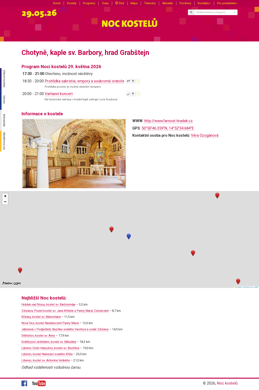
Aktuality (167, 3)
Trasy (105, 3)
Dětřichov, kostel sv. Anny (38, 335)
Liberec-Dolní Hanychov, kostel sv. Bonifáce (50, 348)
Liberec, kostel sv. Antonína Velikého (45, 360)
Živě (121, 3)
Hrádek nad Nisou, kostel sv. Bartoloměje (48, 304)
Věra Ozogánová (204, 135)
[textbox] (214, 12)
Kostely (71, 3)
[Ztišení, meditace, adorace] (133, 81)
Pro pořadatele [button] (226, 3)
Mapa (134, 3)
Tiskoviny (150, 3)
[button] (129, 236)
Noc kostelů (227, 383)
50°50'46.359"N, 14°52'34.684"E (168, 128)
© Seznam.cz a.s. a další (250, 287)
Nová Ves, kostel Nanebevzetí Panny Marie (50, 323)
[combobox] (216, 12)
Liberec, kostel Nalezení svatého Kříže (47, 354)
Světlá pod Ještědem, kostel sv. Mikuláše (48, 342)
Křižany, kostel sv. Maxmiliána (41, 317)
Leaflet (239, 287)
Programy (89, 3)
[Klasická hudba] (128, 94)
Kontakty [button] (203, 3)
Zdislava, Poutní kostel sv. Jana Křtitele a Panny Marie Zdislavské (65, 311)
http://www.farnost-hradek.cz (168, 121)
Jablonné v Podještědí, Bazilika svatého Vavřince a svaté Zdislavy (65, 329)
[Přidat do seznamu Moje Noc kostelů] (138, 81)
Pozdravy (185, 3)
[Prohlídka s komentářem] (128, 81)
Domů (56, 3)
